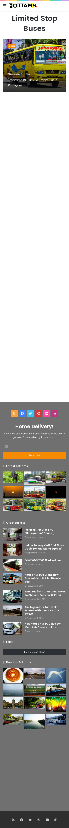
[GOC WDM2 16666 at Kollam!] (12, 565)
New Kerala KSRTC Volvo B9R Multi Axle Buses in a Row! (43, 625)
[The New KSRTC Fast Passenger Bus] (56, 505)
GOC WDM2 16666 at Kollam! (43, 560)
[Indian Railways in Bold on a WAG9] (34, 690)
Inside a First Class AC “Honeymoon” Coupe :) (40, 531)
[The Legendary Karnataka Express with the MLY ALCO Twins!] (12, 611)
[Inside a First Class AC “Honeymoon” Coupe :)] (12, 534)
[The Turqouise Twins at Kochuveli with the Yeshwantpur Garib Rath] (13, 719)
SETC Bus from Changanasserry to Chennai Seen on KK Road (45, 593)
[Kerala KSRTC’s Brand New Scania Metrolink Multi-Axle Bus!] (12, 578)
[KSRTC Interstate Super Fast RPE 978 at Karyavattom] (56, 477)
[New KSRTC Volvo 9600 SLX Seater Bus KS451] (34, 478)
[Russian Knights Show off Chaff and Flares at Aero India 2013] (56, 675)
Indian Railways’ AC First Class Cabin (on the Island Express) (44, 546)
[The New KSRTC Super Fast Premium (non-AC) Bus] (34, 492)
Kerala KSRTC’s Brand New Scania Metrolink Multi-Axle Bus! (43, 578)
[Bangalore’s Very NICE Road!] (34, 673)
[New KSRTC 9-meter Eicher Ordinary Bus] (13, 505)
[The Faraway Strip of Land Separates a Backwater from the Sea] (13, 690)
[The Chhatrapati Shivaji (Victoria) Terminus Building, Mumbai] (13, 703)
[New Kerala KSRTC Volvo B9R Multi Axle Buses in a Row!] (12, 628)
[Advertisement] (34, 251)
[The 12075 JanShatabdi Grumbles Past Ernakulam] (56, 690)
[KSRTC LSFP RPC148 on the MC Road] (34, 703)
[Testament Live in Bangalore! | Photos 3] (56, 704)
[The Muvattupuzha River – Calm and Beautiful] (34, 721)
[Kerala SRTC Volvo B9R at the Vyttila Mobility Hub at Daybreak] (56, 719)
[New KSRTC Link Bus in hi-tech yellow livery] (34, 505)
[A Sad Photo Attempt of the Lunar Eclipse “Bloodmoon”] (56, 492)
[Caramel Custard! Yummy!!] (13, 675)
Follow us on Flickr (34, 652)
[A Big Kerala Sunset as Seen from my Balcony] (13, 492)
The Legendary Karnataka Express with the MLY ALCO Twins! (42, 610)
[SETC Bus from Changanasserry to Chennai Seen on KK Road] (12, 596)
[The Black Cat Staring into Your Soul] (13, 477)
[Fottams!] (23, 5)
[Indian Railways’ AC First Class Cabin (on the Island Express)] (12, 550)
